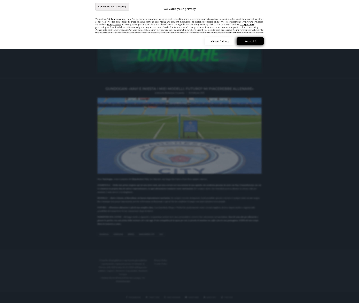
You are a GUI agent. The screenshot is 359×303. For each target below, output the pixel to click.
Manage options (219, 41)
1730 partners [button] (114, 19)
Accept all (250, 41)
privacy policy (234, 32)
